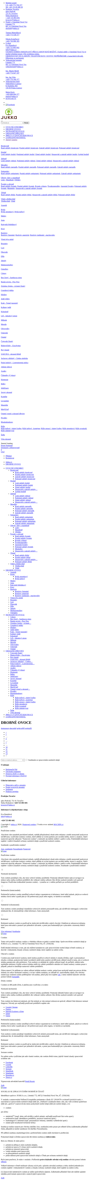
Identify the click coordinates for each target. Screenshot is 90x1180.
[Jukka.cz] (9, 118)
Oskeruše (4, 333)
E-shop (46, 50)
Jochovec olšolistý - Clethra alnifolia (14, 358)
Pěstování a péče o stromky (16, 785)
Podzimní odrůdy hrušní (25, 154)
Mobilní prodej (14, 5)
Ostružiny (4, 269)
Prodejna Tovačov (13, 14)
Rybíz (3, 210)
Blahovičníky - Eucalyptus (11, 346)
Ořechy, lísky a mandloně (10, 178)
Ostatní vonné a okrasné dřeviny (13, 414)
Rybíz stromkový (7, 212)
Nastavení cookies (29, 824)
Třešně (3, 193)
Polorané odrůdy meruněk (46, 167)
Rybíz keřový (19, 212)
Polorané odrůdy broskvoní (69, 148)
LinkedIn (9, 1067)
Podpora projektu (12, 792)
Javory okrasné (6, 392)
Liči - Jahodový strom (9, 316)
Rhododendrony (7, 422)
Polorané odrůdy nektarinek (50, 173)
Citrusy (3, 273)
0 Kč (3, 452)
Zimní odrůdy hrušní (43, 154)
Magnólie (4, 405)
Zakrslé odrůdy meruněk (66, 167)
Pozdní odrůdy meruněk (27, 167)
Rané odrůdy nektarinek (10, 173)
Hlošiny (4, 295)
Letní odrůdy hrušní (8, 154)
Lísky (3, 180)
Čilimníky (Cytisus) (8, 375)
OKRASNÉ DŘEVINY (15, 133)
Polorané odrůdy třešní (66, 195)
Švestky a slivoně (7, 184)
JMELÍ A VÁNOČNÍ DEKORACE (19, 135)
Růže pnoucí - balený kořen (51, 428)
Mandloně (9, 180)
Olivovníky (5, 329)
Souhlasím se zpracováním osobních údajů (44, 760)
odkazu (3, 1162)
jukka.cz (14, 824)
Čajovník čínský (7, 341)
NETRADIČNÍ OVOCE (15, 131)
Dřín (2, 256)
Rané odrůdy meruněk (9, 167)
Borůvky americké (22, 235)
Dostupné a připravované (10, 448)
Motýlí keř (5, 409)
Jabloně (4, 159)
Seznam (8, 1069)
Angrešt (4, 205)
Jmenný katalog (11, 140)
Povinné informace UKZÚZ (16, 776)
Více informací (6, 931)
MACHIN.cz (58, 824)
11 (6, 749)
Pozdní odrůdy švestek (25, 186)
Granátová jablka (7, 290)
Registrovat (10, 458)
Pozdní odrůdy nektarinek (29, 173)
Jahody (3, 261)
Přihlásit (9, 456)
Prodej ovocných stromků (15, 787)
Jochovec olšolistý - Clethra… (21, 662)
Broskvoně (5, 146)
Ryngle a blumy (41, 186)
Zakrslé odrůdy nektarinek (71, 173)
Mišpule (4, 320)
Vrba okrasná (6, 439)
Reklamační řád (11, 769)
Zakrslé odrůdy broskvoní (48, 148)
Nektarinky (5, 171)
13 (7, 754)
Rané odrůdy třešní (8, 195)
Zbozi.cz (9, 1077)
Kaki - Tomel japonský (9, 303)
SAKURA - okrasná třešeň (11, 354)
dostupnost (5, 728)
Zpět (2, 1085)
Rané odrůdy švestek (8, 186)
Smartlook (9, 1071)
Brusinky (4, 244)
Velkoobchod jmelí (14, 89)
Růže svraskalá (81, 428)
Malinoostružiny (7, 265)
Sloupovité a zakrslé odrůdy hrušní (64, 154)
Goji (2, 248)
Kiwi (3, 229)
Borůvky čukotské (8, 235)
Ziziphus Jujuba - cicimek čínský (13, 286)
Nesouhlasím (18, 849)
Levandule (5, 401)
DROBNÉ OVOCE (13, 129)
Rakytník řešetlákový (9, 224)
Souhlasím (16, 931)
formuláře (15, 977)
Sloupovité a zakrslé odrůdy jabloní (66, 161)
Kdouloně (4, 312)
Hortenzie (4, 380)
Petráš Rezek (30, 1081)
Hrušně (3, 152)
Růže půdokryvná (7, 431)
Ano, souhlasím (7, 849)
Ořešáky (17, 180)
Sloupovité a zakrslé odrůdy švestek (29, 188)
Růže (3, 426)
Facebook (9, 1062)
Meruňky (4, 165)
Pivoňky (4, 418)
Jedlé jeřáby (5, 299)
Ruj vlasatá (5, 350)
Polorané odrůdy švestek (24, 547)
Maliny (3, 216)
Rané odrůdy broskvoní (9, 148)
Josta (3, 220)
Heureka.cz (10, 1075)
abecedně (12, 728)
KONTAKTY (11, 99)
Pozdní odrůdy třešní (23, 195)
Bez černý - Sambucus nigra (11, 278)
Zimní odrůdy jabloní (44, 161)
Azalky (3, 371)
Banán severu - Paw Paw (10, 282)
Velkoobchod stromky (16, 69)
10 (7, 747)
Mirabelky (11, 188)
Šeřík (3, 435)
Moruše (4, 324)
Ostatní (3, 337)
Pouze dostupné (7, 445)
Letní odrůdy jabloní (8, 161)
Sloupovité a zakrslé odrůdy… (26, 489)
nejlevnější (21, 728)
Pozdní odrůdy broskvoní (28, 148)
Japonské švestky (67, 186)
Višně (13, 201)
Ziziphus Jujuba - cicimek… (20, 623)
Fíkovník (4, 252)
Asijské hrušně (83, 154)
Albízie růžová (6, 367)
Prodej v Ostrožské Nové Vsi (16, 31)
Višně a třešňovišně (8, 199)
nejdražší (28, 728)
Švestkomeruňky (54, 186)
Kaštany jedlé (6, 307)
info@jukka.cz (6, 816)
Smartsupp (9, 1073)
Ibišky (3, 384)
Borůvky (4, 233)
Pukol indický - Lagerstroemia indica (14, 363)
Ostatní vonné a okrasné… (20, 689)
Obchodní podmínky (13, 772)
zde (59, 975)
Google (8, 1065)
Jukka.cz (9, 462)
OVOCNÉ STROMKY (15, 127)
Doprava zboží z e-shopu (15, 774)
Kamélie (4, 397)
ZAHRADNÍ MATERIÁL (16, 138)
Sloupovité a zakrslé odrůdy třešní (44, 195)
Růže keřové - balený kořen (11, 428)
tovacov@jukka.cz (8, 805)
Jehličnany (5, 388)
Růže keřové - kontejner (31, 428)
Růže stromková (68, 428)
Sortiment (9, 789)
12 (7, 752)
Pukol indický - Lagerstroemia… (22, 664)
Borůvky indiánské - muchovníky (42, 235)
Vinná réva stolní (7, 239)
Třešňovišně (5, 201)
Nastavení (26, 849)
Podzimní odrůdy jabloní (26, 161)
